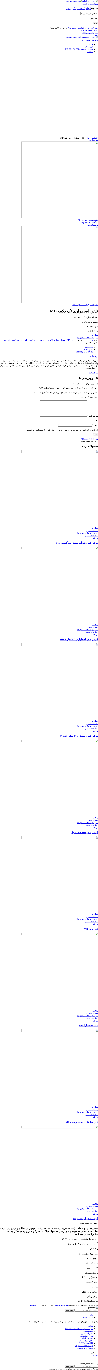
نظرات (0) (88, 349)
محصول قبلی (92, 140)
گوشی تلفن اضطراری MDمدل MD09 (79, 639)
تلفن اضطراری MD (58, 340)
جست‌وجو (69, 1310)
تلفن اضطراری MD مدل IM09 (85, 304)
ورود (95, 23)
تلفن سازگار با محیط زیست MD (82, 1122)
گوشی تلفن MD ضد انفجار (84, 832)
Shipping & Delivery (84, 352)
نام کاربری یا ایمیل (89, 13)
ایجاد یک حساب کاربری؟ (78, 8)
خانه (96, 138)
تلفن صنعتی (44, 340)
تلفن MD (71, 340)
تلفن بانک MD (91, 929)
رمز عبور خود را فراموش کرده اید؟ (83, 28)
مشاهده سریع (92, 531)
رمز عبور (93, 18)
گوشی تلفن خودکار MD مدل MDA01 (79, 736)
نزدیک (95, 538)
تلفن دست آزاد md (88, 1025)
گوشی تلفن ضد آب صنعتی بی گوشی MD (77, 542)
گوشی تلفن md (10, 340)
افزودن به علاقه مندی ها (87, 338)
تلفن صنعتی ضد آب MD (88, 220)
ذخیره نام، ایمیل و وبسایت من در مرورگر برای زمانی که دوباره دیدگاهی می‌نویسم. (60, 430)
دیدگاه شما (92, 416)
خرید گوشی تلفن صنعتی (27, 340)
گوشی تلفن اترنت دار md (85, 1218)
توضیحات (89, 347)
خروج (95, 1355)
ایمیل (95, 425)
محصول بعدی (92, 225)
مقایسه (95, 335)
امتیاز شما (93, 397)
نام (96, 420)
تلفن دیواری (90, 138)
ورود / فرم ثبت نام (85, 1348)
